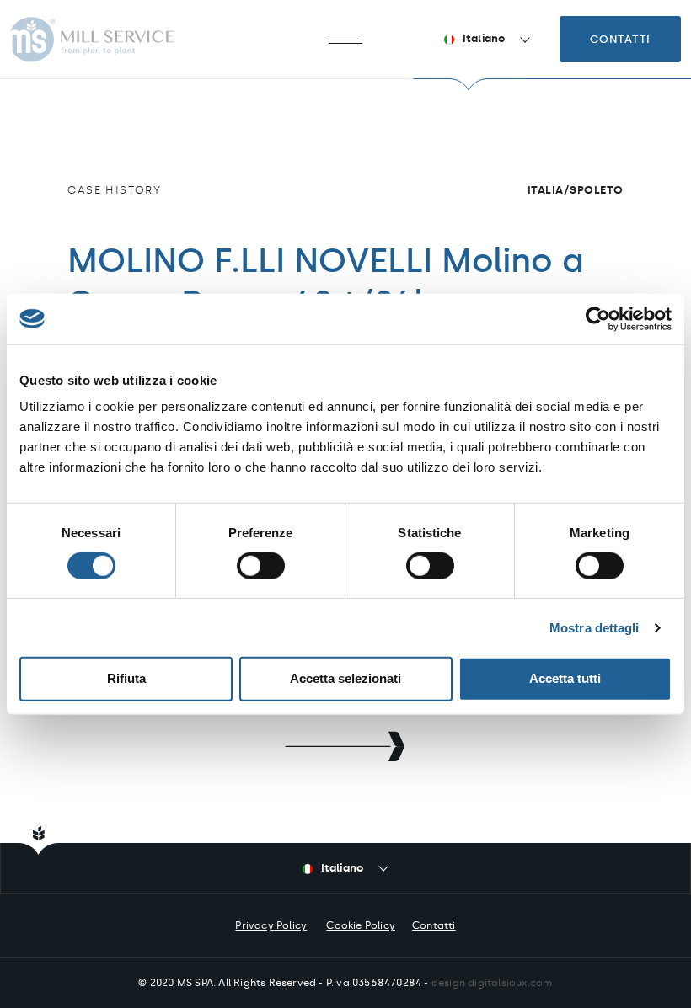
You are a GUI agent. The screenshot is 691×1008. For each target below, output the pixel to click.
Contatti (620, 39)
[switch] (261, 565)
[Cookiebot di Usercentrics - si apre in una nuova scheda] (598, 318)
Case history (114, 190)
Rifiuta (126, 678)
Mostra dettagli (594, 628)
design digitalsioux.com (492, 983)
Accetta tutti (565, 678)
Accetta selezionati (345, 678)
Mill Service (92, 39)
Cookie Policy (360, 925)
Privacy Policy (271, 925)
